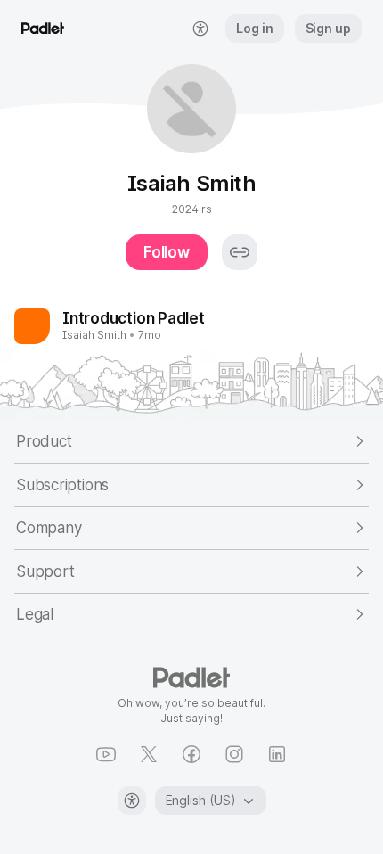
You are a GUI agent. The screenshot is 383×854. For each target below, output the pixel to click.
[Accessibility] (132, 800)
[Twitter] (148, 754)
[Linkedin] (277, 754)
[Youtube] (106, 754)
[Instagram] (234, 754)
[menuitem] (200, 28)
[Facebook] (191, 754)
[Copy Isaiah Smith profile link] (239, 252)
